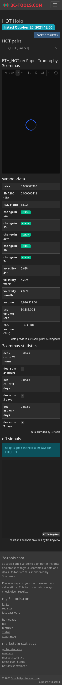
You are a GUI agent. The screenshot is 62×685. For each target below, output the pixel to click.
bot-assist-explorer (14, 666)
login (5, 604)
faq (4, 624)
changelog (9, 636)
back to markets (47, 35)
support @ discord (49, 681)
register (7, 608)
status (6, 632)
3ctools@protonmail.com (25, 678)
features (7, 628)
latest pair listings (13, 662)
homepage (9, 619)
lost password (11, 612)
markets (7, 653)
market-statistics (13, 657)
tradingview (38, 338)
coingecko (54, 338)
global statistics (12, 649)
